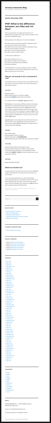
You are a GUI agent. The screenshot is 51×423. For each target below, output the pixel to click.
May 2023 (8, 280)
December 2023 (10, 277)
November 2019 (10, 299)
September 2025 (10, 266)
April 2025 (8, 268)
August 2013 (9, 357)
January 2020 (9, 297)
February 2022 (9, 291)
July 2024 (8, 271)
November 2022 (10, 285)
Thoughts (8, 388)
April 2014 (8, 353)
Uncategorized (9, 390)
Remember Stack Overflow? (13, 214)
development (20, 188)
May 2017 (8, 313)
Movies (8, 379)
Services (8, 384)
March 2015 (9, 343)
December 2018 (10, 304)
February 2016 (9, 331)
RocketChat (9, 383)
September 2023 (10, 278)
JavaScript (25, 188)
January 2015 (9, 346)
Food (7, 376)
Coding (14, 188)
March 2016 (9, 329)
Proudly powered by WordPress (21, 419)
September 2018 (10, 306)
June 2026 (8, 261)
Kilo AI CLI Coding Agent (12, 213)
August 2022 (9, 287)
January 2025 (9, 270)
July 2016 (8, 324)
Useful (7, 391)
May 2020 (8, 296)
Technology (9, 386)
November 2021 (10, 292)
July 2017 (8, 310)
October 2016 (9, 318)
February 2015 (9, 345)
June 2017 (8, 311)
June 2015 (8, 341)
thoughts (7, 189)
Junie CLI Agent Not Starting (13, 211)
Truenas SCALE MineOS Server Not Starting (17, 216)
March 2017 (9, 315)
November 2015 (10, 336)
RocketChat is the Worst (18, 247)
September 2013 (10, 355)
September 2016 (10, 320)
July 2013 (8, 359)
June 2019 (8, 303)
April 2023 (8, 282)
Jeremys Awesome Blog (16, 8)
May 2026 (8, 263)
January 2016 (9, 332)
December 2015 (10, 334)
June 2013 (8, 360)
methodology (31, 188)
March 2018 (9, 308)
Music (7, 381)
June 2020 (8, 294)
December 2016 (10, 317)
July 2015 (8, 339)
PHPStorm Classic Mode (12, 218)
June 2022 (8, 289)
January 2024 (9, 275)
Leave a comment (13, 189)
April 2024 (8, 273)
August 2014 (9, 350)
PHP (35, 188)
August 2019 (9, 301)
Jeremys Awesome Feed (13, 227)
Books (7, 372)
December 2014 (10, 348)
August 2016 (9, 322)
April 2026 (8, 264)
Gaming (8, 377)
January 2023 (9, 284)
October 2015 (9, 338)
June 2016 (8, 325)
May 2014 (8, 352)
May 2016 (8, 327)
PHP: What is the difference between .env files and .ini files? (20, 26)
